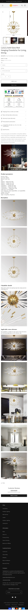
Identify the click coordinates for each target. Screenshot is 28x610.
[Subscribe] (20, 592)
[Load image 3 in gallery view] (21, 40)
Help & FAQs (5, 554)
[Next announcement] (25, 1)
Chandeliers (5, 508)
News (4, 531)
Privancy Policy (6, 537)
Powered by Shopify (15, 602)
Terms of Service (6, 540)
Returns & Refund (6, 560)
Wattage (2, 68)
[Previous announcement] (2, 1)
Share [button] (3, 483)
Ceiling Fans (5, 523)
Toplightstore (9, 602)
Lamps (4, 517)
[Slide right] (26, 41)
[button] (2, 5)
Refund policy (21, 602)
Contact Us (5, 551)
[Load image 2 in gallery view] (14, 40)
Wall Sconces (5, 514)
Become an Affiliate (7, 543)
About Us (5, 534)
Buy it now (14, 85)
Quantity (2, 74)
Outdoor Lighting (6, 520)
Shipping (2, 60)
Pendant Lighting (6, 511)
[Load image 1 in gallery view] (6, 40)
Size (1, 62)
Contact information (14, 606)
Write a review (14, 495)
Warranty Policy (6, 563)
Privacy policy (8, 604)
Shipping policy (21, 604)
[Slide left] (1, 41)
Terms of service (14, 604)
